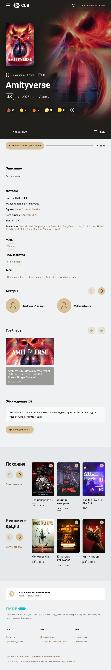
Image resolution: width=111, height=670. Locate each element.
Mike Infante (82, 306)
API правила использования (53, 641)
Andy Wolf (54, 229)
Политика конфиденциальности (47, 656)
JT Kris (100, 226)
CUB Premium (81, 641)
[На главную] (21, 5)
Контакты (10, 637)
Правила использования (17, 656)
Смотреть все (14, 484)
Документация (47, 637)
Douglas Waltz (40, 229)
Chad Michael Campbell (31, 226)
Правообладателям (15, 641)
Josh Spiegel (12, 229)
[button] (101, 291)
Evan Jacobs (75, 226)
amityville (51, 277)
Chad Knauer (89, 226)
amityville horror (68, 277)
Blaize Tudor (26, 229)
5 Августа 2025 (29, 215)
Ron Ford (62, 226)
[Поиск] (74, 5)
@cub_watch (69, 661)
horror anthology (16, 277)
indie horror (35, 277)
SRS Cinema (13, 261)
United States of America (27, 209)
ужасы (43, 97)
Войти (85, 5)
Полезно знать (82, 637)
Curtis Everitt (50, 226)
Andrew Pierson (33, 306)
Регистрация (98, 5)
